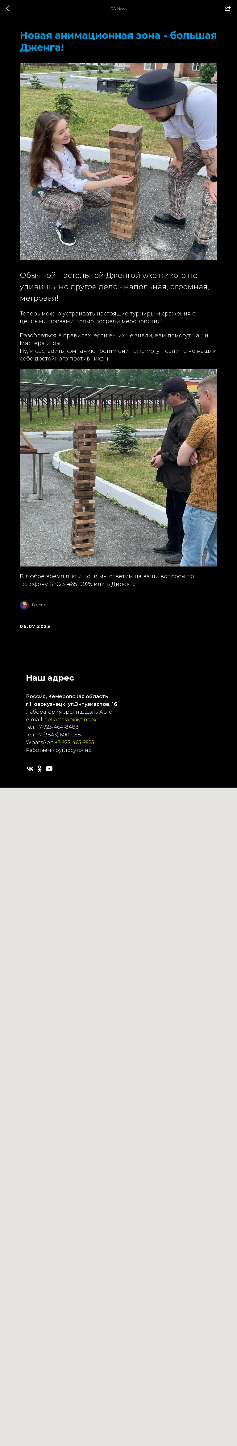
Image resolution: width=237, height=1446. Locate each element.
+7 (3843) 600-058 (58, 735)
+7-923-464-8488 (57, 727)
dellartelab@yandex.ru (73, 720)
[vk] (30, 768)
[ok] (40, 768)
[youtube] (49, 768)
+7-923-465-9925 (74, 742)
